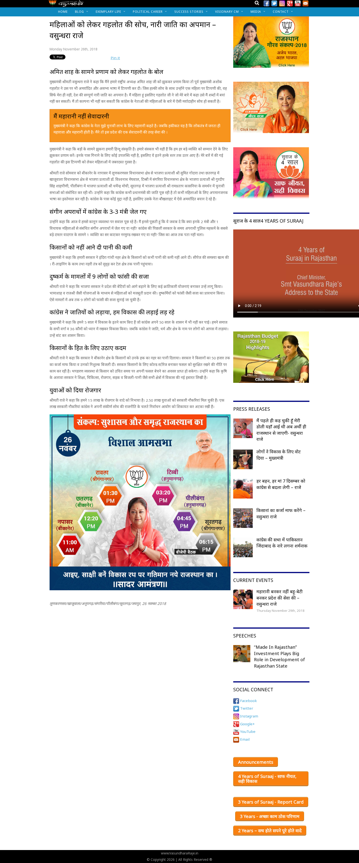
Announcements (255, 762)
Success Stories (188, 12)
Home (63, 12)
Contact (281, 12)
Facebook (248, 700)
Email (244, 739)
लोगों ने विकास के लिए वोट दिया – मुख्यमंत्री (278, 455)
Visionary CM (227, 12)
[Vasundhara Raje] (66, 5)
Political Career (148, 12)
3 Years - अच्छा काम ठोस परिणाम (269, 816)
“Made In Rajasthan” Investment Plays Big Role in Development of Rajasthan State (279, 656)
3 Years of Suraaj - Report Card (271, 802)
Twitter (246, 708)
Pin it (115, 57)
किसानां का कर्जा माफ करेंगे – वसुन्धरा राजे (281, 513)
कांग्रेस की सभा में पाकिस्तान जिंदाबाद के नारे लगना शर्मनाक (281, 543)
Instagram (248, 716)
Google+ (247, 723)
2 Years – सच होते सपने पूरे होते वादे (270, 830)
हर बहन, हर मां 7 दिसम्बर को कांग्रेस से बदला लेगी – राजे (280, 484)
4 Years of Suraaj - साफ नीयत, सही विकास (267, 778)
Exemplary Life (108, 12)
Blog (79, 12)
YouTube (247, 731)
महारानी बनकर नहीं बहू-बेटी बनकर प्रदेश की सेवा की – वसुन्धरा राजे (279, 598)
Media (256, 12)
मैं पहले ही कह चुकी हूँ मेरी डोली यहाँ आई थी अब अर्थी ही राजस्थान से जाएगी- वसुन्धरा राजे (281, 430)
